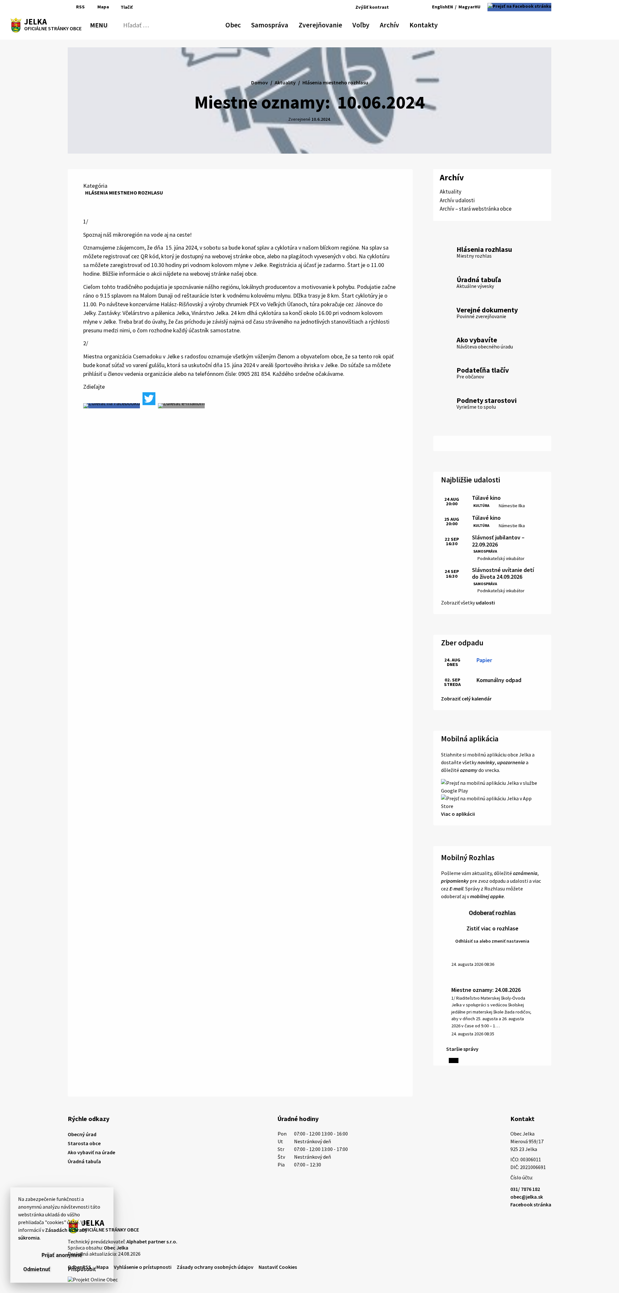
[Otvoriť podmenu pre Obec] (237, 24)
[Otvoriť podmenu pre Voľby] (366, 24)
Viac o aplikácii (458, 814)
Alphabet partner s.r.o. (151, 1241)
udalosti (485, 602)
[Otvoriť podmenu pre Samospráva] (285, 24)
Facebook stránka (530, 1204)
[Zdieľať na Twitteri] (148, 398)
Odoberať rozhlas (492, 912)
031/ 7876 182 (525, 1189)
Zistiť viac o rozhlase (492, 928)
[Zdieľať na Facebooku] (111, 405)
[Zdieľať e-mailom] (181, 405)
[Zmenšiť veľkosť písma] (395, 7)
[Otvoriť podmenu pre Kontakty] (432, 24)
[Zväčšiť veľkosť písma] (412, 7)
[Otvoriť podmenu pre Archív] (396, 24)
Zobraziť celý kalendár (466, 698)
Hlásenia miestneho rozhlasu (124, 192)
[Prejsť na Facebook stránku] (519, 7)
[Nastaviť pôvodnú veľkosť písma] (403, 7)
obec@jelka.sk (526, 1196)
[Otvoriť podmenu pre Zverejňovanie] (339, 24)
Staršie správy (462, 1049)
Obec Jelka (116, 1247)
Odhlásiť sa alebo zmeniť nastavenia (492, 941)
